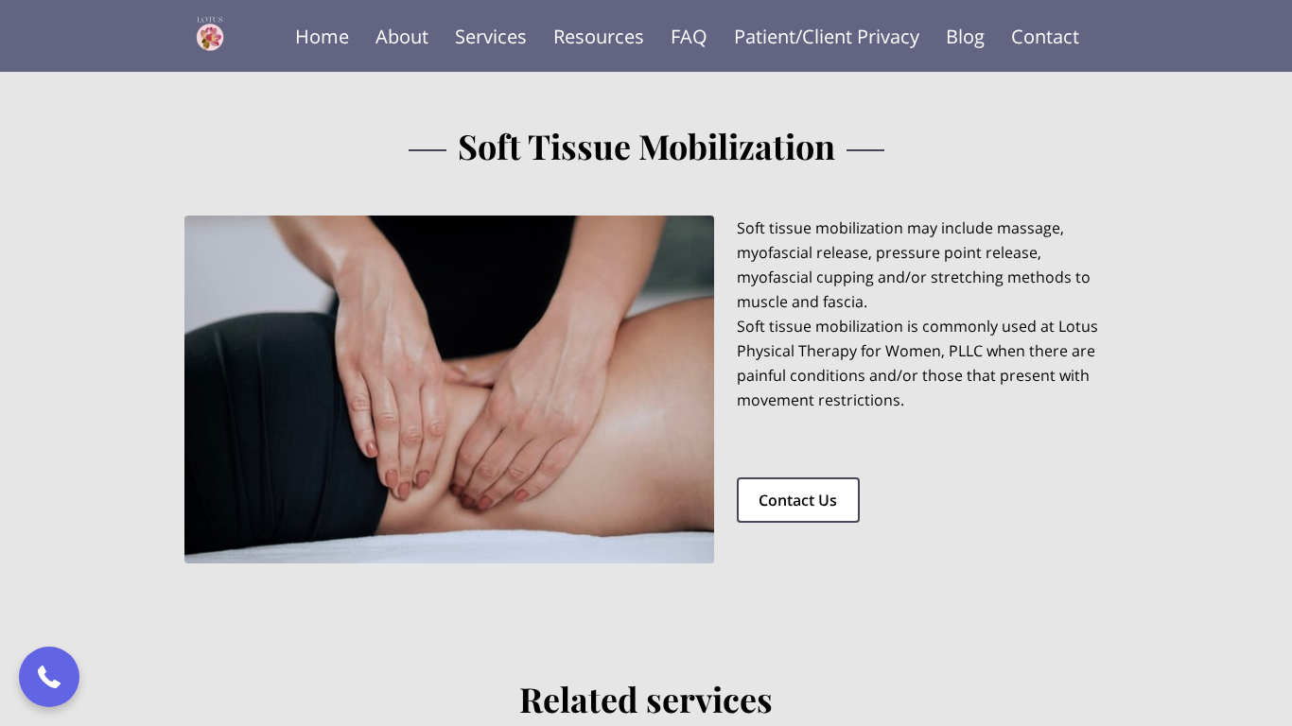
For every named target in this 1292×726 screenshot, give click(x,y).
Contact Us (798, 500)
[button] (49, 677)
